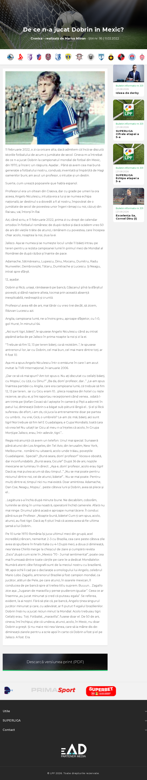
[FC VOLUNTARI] (101, 56)
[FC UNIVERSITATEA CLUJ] (90, 56)
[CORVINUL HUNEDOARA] (10, 56)
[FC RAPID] (79, 56)
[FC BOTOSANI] (39, 56)
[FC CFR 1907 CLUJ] (48, 56)
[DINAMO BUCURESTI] (20, 56)
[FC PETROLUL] (68, 56)
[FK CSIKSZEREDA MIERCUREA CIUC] (121, 56)
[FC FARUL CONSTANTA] (58, 56)
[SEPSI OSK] (142, 56)
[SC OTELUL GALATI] (132, 56)
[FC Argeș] (30, 56)
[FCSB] (111, 56)
